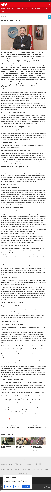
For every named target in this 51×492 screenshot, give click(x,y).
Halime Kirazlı (4, 23)
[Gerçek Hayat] (29, 470)
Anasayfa (3, 8)
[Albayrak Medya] (24, 460)
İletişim (43, 0)
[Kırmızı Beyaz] (41, 470)
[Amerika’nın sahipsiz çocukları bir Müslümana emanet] (38, 441)
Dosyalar (3, 11)
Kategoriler (45, 8)
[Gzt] (16, 464)
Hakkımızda (10, 8)
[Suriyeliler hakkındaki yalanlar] (8, 441)
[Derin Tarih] (3, 470)
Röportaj (3, 16)
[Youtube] (50, 0)
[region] (17, 482)
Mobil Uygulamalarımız (37, 0)
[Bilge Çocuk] (34, 470)
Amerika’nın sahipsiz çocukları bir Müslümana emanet (36, 448)
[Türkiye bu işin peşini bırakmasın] (23, 441)
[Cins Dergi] (24, 470)
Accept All (26, 486)
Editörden (18, 8)
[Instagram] (49, 0)
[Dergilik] (21, 473)
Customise (8, 486)
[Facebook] (46, 0)
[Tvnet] (11, 464)
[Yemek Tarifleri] (22, 464)
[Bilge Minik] (38, 470)
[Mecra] (28, 464)
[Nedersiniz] (28, 473)
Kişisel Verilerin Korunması (38, 479)
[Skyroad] (46, 469)
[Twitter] (44, 487)
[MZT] (35, 464)
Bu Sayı (31, 8)
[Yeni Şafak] (3, 464)
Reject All (17, 486)
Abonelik (30, 0)
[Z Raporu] (18, 470)
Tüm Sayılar (37, 8)
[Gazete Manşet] (44, 464)
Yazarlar (24, 8)
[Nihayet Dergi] (10, 470)
